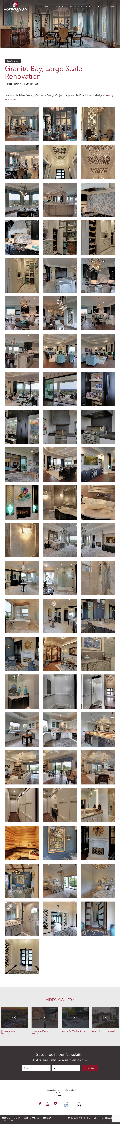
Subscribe (89, 1068)
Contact (112, 6)
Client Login (7, 1120)
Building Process (79, 6)
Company (42, 6)
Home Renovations (12, 61)
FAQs (98, 6)
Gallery (58, 6)
